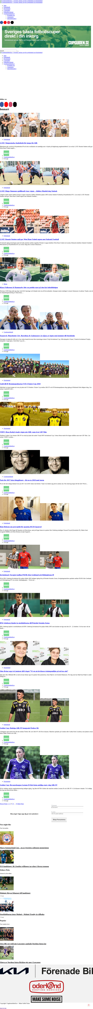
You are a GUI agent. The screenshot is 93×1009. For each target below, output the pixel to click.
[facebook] (1, 22)
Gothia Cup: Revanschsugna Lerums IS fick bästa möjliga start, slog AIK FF (28, 785)
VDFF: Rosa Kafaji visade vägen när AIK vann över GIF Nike (23, 432)
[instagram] (8, 22)
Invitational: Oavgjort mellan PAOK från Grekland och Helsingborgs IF (27, 575)
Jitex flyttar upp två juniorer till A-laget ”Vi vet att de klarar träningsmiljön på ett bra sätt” (34, 671)
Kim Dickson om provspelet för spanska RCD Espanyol (21, 527)
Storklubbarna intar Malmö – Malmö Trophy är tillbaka (22, 914)
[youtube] (5, 22)
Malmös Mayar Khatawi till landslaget (15, 893)
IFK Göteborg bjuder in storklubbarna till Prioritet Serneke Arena (25, 623)
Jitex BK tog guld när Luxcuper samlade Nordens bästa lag (23, 944)
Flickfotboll (7, 380)
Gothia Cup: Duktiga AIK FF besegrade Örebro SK (19, 728)
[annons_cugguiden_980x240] (46, 47)
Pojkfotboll (7, 139)
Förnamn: (54, 805)
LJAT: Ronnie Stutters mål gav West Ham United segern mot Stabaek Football (29, 239)
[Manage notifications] (88, 1005)
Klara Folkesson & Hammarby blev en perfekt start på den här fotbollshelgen (29, 287)
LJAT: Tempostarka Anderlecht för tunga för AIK (18, 143)
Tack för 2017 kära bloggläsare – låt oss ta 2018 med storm (22, 480)
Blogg (5, 284)
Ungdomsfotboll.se (9, 157)
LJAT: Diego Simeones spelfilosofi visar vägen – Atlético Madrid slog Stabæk (28, 191)
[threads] (12, 22)
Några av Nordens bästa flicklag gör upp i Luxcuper (20, 962)
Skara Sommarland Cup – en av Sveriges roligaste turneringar (24, 848)
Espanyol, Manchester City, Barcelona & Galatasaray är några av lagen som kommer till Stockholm (37, 336)
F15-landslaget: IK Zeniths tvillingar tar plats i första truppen (24, 866)
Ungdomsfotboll (8, 332)
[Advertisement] (46, 84)
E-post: (53, 812)
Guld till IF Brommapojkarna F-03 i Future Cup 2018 (20, 384)
